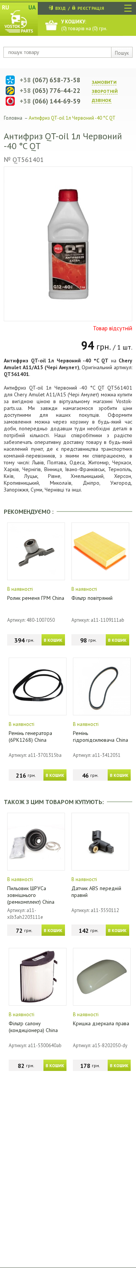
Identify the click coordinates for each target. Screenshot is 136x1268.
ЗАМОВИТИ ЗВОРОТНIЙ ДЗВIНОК (104, 91)
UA (32, 7)
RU (5, 7)
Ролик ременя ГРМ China (35, 598)
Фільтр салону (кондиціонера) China (33, 1027)
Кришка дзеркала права (101, 1023)
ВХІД (60, 8)
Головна (13, 118)
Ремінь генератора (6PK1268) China (30, 736)
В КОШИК (53, 640)
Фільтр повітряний (92, 598)
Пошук (122, 53)
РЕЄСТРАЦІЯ (90, 8)
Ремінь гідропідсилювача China (100, 736)
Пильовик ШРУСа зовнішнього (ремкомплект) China (30, 895)
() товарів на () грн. (84, 25)
